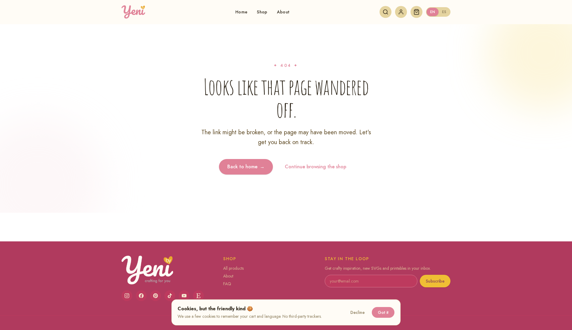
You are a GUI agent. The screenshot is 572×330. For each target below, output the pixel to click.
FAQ (227, 284)
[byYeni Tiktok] (169, 295)
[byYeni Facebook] (141, 295)
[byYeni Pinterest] (155, 295)
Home (241, 12)
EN (432, 12)
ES (444, 12)
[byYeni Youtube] (184, 295)
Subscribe (435, 281)
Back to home (246, 166)
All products (233, 268)
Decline (357, 312)
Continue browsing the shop (315, 166)
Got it (383, 312)
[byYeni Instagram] (127, 295)
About (283, 12)
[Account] (401, 12)
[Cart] (416, 12)
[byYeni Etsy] (198, 295)
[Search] (385, 12)
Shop (262, 12)
